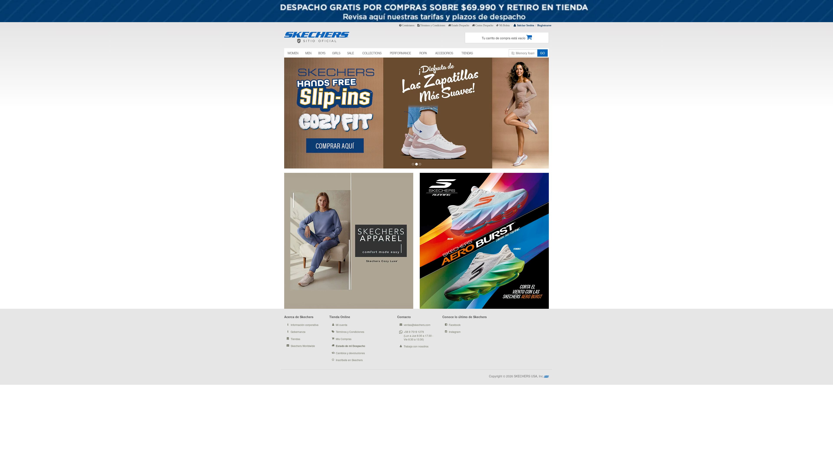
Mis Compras (343, 339)
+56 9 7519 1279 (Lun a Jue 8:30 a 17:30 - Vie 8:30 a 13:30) (418, 335)
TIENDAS (467, 53)
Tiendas (295, 339)
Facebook (455, 325)
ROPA (423, 53)
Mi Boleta (504, 25)
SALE (350, 53)
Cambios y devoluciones (350, 353)
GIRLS (336, 53)
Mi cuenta (341, 325)
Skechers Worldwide (303, 346)
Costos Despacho (484, 25)
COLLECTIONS (371, 53)
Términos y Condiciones (432, 25)
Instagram (455, 332)
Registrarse (544, 25)
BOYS (321, 53)
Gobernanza (298, 332)
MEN (308, 53)
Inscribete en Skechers (349, 360)
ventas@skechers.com (417, 325)
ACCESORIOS (444, 53)
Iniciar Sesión (525, 25)
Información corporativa (304, 325)
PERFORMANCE (400, 53)
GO (542, 53)
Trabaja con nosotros (416, 346)
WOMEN (292, 53)
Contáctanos (408, 25)
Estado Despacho (460, 25)
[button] (304, 113)
